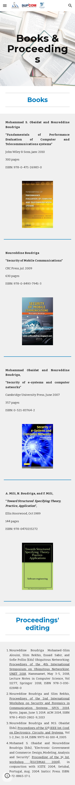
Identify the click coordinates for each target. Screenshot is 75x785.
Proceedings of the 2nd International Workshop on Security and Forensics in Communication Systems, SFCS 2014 (39, 703)
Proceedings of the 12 (33, 728)
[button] (5, 5)
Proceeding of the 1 (47, 757)
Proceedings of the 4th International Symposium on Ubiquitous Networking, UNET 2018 (39, 669)
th (49, 727)
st (62, 757)
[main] (37, 49)
